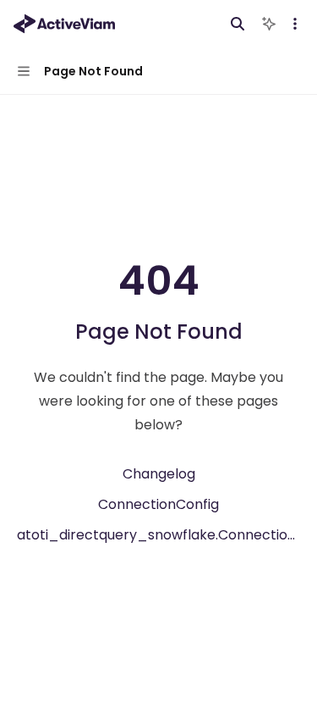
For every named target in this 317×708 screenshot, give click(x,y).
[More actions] (295, 24)
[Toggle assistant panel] (268, 23)
